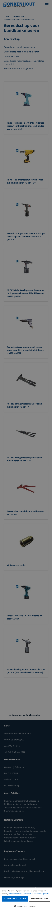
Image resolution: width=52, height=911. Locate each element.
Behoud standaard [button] (39, 899)
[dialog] (26, 899)
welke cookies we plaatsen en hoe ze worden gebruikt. (29, 893)
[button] (26, 906)
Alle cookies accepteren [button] (15, 899)
